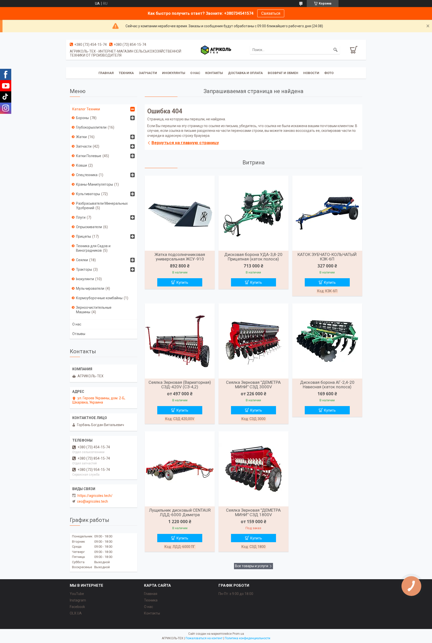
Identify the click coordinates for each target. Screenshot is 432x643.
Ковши (81, 165)
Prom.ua (238, 633)
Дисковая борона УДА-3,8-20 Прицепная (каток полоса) (253, 256)
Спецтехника (87, 175)
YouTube (77, 594)
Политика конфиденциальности (247, 638)
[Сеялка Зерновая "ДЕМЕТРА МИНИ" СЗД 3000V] (253, 341)
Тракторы (84, 269)
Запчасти (148, 73)
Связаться (270, 13)
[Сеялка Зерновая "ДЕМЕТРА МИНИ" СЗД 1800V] (253, 468)
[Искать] (336, 50)
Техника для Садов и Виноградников (93, 248)
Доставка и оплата (245, 73)
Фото (329, 73)
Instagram (78, 600)
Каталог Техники (86, 109)
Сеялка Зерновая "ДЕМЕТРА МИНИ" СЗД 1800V (253, 512)
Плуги (81, 217)
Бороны (82, 118)
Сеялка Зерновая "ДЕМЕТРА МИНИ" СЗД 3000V (253, 384)
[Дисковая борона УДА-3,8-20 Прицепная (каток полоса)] (253, 213)
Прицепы (83, 236)
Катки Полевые (88, 156)
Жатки (81, 137)
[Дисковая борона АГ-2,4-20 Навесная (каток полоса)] (327, 341)
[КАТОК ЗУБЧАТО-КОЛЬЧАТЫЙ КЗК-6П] (327, 213)
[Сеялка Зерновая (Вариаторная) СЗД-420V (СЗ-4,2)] (180, 341)
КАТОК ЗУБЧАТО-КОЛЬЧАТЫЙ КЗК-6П (327, 256)
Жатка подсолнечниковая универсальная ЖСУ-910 (179, 256)
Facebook (77, 607)
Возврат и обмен (283, 73)
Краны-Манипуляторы (94, 184)
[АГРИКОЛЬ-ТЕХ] (216, 50)
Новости (311, 73)
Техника (126, 73)
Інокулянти (85, 279)
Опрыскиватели (89, 227)
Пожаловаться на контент (204, 638)
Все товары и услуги (251, 566)
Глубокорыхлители (91, 127)
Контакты (214, 73)
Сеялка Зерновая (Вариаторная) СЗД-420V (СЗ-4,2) (179, 384)
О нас (195, 73)
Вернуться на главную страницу (185, 142)
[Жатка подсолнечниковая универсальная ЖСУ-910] (180, 213)
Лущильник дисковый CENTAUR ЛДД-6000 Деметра (180, 512)
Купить (182, 282)
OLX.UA (76, 613)
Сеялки (82, 260)
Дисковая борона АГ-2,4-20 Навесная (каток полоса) (327, 384)
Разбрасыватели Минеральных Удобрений (102, 205)
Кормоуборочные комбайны (99, 298)
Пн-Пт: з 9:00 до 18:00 (235, 594)
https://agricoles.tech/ (95, 496)
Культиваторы (88, 194)
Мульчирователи (90, 288)
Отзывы (78, 334)
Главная (106, 73)
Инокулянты (173, 73)
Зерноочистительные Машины (94, 309)
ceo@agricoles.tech (92, 501)
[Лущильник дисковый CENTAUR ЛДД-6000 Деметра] (180, 468)
